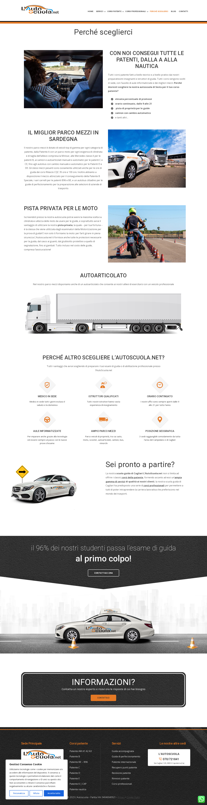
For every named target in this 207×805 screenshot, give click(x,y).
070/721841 (171, 759)
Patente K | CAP (78, 783)
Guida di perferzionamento (126, 756)
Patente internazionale (124, 762)
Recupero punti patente (124, 767)
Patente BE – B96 (79, 762)
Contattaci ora (103, 573)
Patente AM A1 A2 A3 (81, 751)
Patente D (75, 773)
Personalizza (19, 793)
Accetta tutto (54, 793)
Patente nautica (78, 789)
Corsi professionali (122, 783)
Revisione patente (121, 773)
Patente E (75, 778)
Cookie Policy (133, 797)
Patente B (75, 756)
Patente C (75, 767)
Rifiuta (36, 793)
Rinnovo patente (120, 778)
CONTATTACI (103, 698)
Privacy (121, 797)
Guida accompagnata (123, 751)
